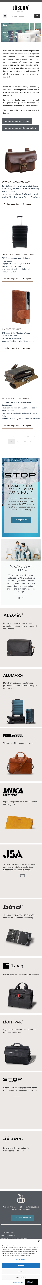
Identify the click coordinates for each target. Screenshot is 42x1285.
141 (17, 441)
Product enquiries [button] (11, 204)
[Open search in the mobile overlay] (25, 16)
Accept (21, 1265)
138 (33, 436)
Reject (21, 1271)
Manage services (20, 1259)
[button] (39, 1242)
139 (5, 441)
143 (30, 441)
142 (24, 441)
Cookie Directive (18, 1282)
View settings (21, 1277)
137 (27, 436)
